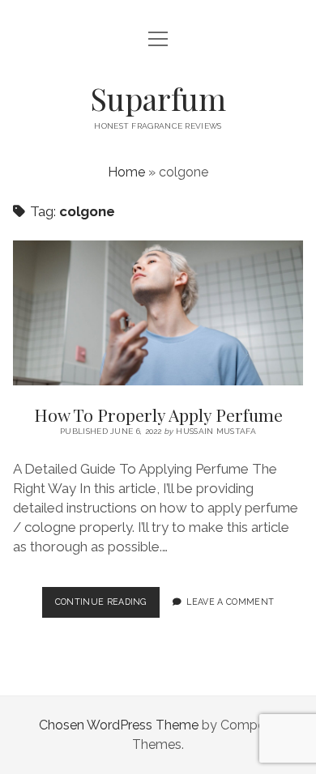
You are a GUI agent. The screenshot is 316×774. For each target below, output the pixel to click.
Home (126, 172)
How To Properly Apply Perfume (158, 312)
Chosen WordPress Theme (119, 725)
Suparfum (158, 98)
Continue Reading (107, 606)
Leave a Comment (230, 601)
